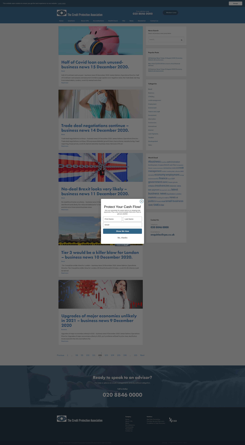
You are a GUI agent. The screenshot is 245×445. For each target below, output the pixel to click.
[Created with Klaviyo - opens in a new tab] (122, 245)
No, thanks (122, 238)
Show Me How (122, 231)
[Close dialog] (141, 201)
